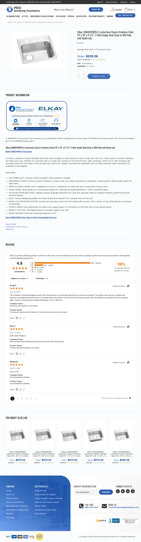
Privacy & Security (111, 2)
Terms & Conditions (15, 502)
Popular (71, 16)
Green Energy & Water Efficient (42, 16)
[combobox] (77, 9)
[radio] (70, 263)
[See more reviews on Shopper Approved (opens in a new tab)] (24, 318)
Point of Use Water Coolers (47, 502)
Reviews (132, 2)
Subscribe (106, 492)
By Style (25, 16)
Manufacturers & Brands (17, 506)
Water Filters (81, 16)
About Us (100, 2)
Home (8, 491)
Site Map (10, 517)
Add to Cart (17, 437)
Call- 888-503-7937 (125, 15)
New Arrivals (40, 513)
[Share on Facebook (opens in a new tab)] (17, 318)
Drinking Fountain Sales (45, 510)
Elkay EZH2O (40, 491)
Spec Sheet (11, 224)
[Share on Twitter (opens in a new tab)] (20, 318)
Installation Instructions (16, 227)
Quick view (17, 432)
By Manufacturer (13, 16)
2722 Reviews (21, 272)
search (94, 9)
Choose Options (121, 437)
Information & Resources (17, 510)
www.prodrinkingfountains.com (106, 537)
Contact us (123, 2)
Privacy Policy (12, 498)
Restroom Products (96, 16)
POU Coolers (61, 16)
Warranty (10, 229)
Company (110, 16)
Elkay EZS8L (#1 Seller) (45, 494)
